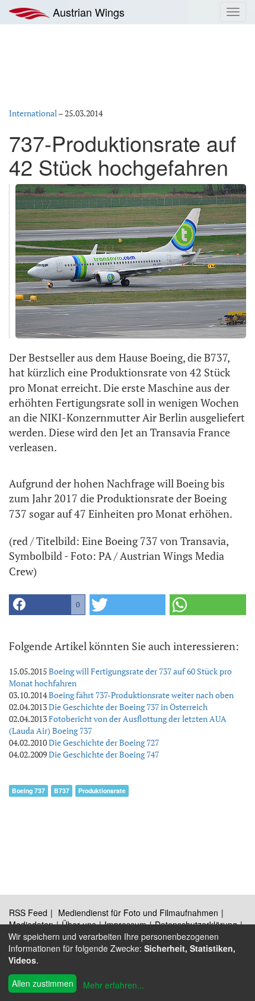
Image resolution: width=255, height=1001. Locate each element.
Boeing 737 (28, 790)
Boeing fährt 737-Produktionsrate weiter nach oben (141, 695)
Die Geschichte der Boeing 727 (104, 742)
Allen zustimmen (43, 983)
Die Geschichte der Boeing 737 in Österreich (128, 706)
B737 (61, 790)
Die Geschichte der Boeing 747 (104, 754)
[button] (47, 604)
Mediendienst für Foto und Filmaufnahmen (138, 912)
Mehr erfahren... (113, 985)
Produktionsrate (102, 790)
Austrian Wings (87, 12)
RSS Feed (28, 912)
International (33, 113)
